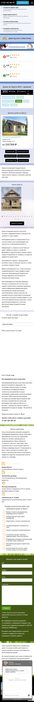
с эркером (18, 101)
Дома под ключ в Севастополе (20, 38)
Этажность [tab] (22, 91)
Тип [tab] (5, 91)
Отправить (6, 608)
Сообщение (5, 584)
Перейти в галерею (16, 223)
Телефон (4, 570)
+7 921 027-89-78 (7, 3)
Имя (3, 563)
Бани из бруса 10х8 (11, 160)
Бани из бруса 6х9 (23, 160)
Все (28, 94)
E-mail (3, 577)
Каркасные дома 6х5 (22, 151)
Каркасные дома (10, 151)
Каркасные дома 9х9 (10, 156)
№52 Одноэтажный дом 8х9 (11, 137)
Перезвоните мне (23, 2)
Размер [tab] (12, 91)
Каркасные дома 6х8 (23, 156)
